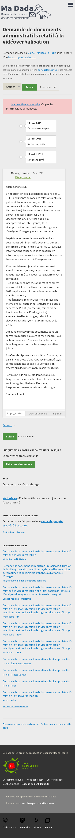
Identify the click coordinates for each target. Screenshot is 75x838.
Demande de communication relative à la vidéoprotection (37, 659)
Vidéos (37, 827)
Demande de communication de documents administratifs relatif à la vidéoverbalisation (37, 693)
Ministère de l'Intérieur (14, 559)
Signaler (57, 413)
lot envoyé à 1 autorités (22, 57)
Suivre (29, 87)
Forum (48, 827)
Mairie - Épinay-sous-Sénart (17, 663)
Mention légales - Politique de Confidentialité (26, 783)
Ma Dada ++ (10, 498)
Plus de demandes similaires (15, 706)
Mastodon (25, 827)
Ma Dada (26, 12)
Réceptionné (23, 177)
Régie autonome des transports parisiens (24, 580)
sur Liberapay (29, 803)
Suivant (21, 532)
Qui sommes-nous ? (13, 779)
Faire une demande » (19, 464)
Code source (9, 827)
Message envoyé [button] (21, 173)
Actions (10, 86)
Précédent (9, 532)
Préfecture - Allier (12, 652)
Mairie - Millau (9, 685)
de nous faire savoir (47, 69)
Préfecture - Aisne (12, 634)
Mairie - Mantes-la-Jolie (41, 53)
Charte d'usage (55, 779)
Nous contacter (35, 779)
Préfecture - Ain (11, 616)
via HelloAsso (47, 803)
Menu (70, 4)
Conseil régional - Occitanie (17, 598)
